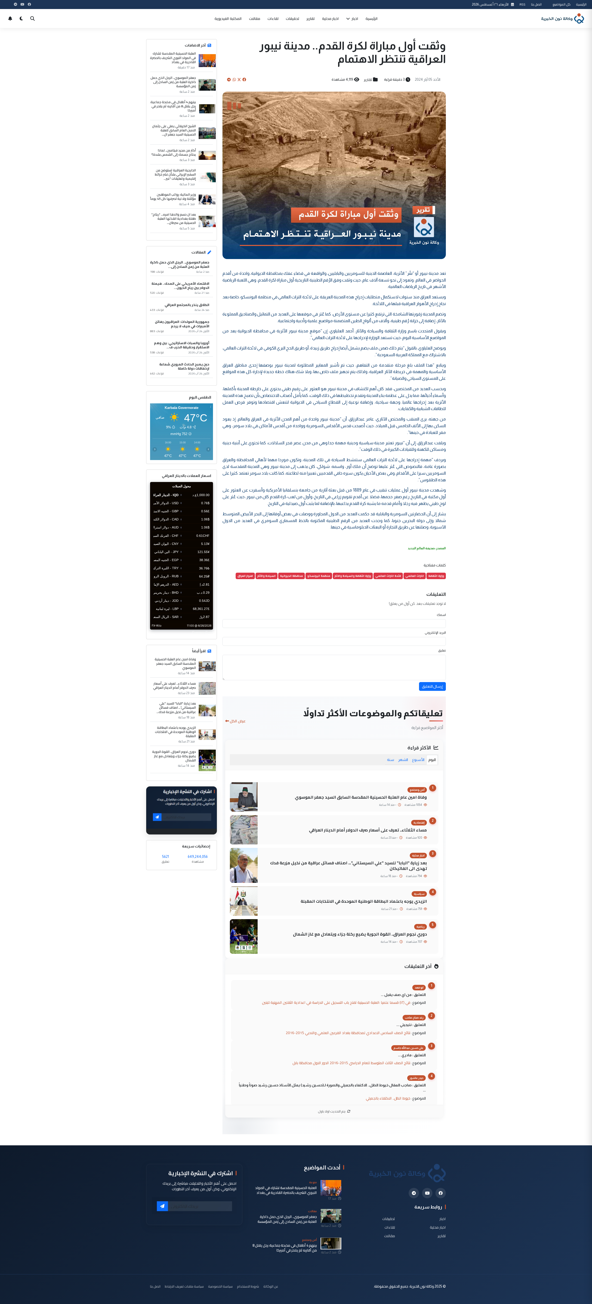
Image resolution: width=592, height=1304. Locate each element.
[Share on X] (239, 79)
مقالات (254, 18)
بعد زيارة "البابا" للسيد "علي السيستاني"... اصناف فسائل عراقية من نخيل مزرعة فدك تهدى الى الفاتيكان (348, 865)
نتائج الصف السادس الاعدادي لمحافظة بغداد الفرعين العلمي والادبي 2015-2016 (348, 1032)
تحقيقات (292, 18)
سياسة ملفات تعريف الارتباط (184, 1286)
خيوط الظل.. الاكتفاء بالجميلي (388, 1098)
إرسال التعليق (432, 686)
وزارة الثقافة (436, 575)
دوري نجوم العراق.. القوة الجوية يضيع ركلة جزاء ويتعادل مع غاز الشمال (360, 934)
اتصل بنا (536, 4)
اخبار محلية (330, 18)
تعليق (442, 650)
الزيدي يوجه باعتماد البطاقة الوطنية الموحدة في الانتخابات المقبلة (364, 901)
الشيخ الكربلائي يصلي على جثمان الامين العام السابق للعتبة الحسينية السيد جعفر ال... (174, 130)
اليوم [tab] (432, 760)
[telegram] (414, 1193)
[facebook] (440, 1193)
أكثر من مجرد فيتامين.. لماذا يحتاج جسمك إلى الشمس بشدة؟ (173, 152)
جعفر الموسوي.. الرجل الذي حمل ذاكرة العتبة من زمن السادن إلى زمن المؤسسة (173, 82)
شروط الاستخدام (248, 1286)
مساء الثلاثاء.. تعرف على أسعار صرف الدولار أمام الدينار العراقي (368, 830)
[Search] (32, 18)
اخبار (354, 18)
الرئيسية (581, 4)
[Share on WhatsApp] (234, 79)
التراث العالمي (414, 575)
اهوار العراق (245, 575)
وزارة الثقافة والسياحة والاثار (353, 575)
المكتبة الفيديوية (228, 18)
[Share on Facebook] (244, 79)
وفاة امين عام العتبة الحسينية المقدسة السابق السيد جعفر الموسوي (361, 797)
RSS (522, 4)
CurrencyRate (202, 632)
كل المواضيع (561, 4)
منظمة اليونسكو (318, 575)
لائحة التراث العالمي (388, 575)
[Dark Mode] (21, 18)
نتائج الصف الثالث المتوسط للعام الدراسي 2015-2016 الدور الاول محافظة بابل (351, 1062)
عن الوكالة (270, 1286)
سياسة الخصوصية (220, 1286)
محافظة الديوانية (291, 575)
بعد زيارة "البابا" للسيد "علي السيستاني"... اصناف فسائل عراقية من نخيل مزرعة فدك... (176, 707)
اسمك (441, 615)
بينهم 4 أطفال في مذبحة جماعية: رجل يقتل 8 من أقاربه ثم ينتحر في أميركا (173, 106)
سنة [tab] (390, 760)
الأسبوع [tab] (418, 760)
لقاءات (273, 18)
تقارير (311, 18)
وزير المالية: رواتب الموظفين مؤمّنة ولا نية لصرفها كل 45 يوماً (173, 196)
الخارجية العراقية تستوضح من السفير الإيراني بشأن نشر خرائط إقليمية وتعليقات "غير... (175, 174)
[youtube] (427, 1193)
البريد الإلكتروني (435, 632)
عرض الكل (238, 721)
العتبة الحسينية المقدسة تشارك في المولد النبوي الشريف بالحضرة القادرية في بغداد (173, 57)
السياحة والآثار (266, 575)
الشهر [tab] (403, 760)
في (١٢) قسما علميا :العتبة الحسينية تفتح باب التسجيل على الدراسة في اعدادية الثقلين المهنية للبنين (336, 1002)
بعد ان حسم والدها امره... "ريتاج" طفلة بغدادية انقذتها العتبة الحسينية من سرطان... (173, 218)
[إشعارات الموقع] (10, 18)
